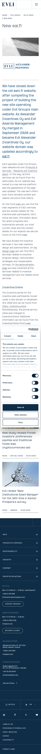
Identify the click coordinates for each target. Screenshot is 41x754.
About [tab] (33, 336)
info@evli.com (7, 624)
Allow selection (20, 415)
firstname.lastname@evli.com (13, 597)
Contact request (13, 604)
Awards (13, 510)
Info (5, 535)
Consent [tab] (7, 336)
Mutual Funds (16, 456)
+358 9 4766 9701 (9, 620)
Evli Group (15, 15)
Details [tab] (20, 336)
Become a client (12, 631)
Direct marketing (10, 732)
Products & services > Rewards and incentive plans (19, 171)
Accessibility (8, 740)
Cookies (6, 736)
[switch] (35, 383)
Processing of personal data (14, 728)
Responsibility (10, 551)
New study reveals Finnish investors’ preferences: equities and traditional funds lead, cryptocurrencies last (19, 440)
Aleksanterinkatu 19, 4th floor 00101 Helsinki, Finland (14, 646)
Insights (7, 560)
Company (7, 568)
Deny (20, 422)
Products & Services (12, 543)
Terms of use (8, 724)
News (4, 15)
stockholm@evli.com (10, 675)
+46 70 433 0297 (9, 671)
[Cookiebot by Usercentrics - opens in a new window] (28, 329)
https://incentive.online (14, 306)
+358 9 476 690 (8, 594)
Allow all (20, 407)
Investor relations (12, 576)
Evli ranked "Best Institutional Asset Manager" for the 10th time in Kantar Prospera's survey (20, 497)
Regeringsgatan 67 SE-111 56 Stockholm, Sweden (14, 667)
